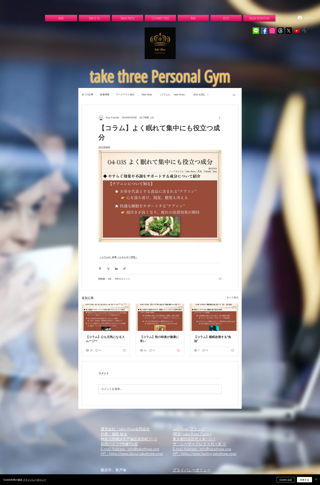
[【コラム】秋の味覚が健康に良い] (160, 317)
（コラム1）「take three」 (173, 94)
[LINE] (256, 30)
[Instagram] (272, 30)
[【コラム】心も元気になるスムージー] (106, 317)
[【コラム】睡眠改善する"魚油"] (214, 317)
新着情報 (104, 94)
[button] (234, 94)
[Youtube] (297, 30)
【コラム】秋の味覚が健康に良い (159, 339)
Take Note (146, 94)
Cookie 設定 (286, 479)
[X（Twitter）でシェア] (108, 268)
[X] (288, 30)
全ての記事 (87, 94)
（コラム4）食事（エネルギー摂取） (118, 257)
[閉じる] (316, 479)
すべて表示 (232, 297)
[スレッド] (280, 30)
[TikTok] (305, 30)
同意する (304, 479)
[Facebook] (264, 30)
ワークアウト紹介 (125, 94)
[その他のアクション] (220, 118)
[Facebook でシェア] (100, 268)
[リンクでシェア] (124, 268)
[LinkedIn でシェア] (116, 268)
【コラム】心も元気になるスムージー (105, 339)
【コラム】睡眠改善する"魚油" (212, 339)
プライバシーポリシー (34, 479)
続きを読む (199, 94)
